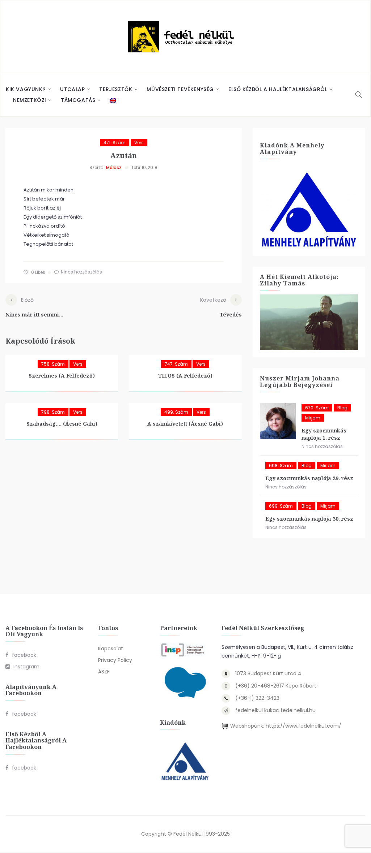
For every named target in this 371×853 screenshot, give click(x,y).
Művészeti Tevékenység (180, 89)
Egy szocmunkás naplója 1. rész (324, 434)
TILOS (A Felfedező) (185, 375)
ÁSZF (104, 671)
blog (342, 408)
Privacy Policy (115, 660)
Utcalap (72, 89)
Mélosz (114, 167)
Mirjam (312, 418)
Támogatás (78, 100)
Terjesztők (115, 89)
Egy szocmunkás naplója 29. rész (309, 478)
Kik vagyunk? (26, 89)
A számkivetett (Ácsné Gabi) (185, 423)
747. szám (176, 364)
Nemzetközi (29, 100)
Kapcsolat (110, 648)
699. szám (281, 506)
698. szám (281, 465)
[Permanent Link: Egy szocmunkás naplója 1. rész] (278, 421)
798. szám (53, 412)
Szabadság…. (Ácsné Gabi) (61, 423)
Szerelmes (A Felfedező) (62, 375)
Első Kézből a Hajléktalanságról (278, 89)
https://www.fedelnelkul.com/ (303, 725)
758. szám (53, 364)
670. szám (317, 408)
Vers (139, 142)
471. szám (115, 142)
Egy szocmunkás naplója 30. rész (309, 518)
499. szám (176, 412)
